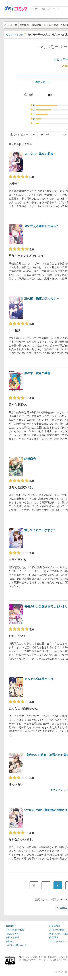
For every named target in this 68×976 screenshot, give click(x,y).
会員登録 (10, 925)
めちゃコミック (15, 34)
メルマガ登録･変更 (15, 929)
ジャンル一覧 (10, 25)
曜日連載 (36, 25)
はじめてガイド (13, 933)
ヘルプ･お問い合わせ (16, 945)
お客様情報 (54, 925)
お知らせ (10, 941)
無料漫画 (24, 25)
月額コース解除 (57, 929)
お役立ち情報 (12, 937)
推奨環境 (53, 937)
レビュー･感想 (51, 25)
